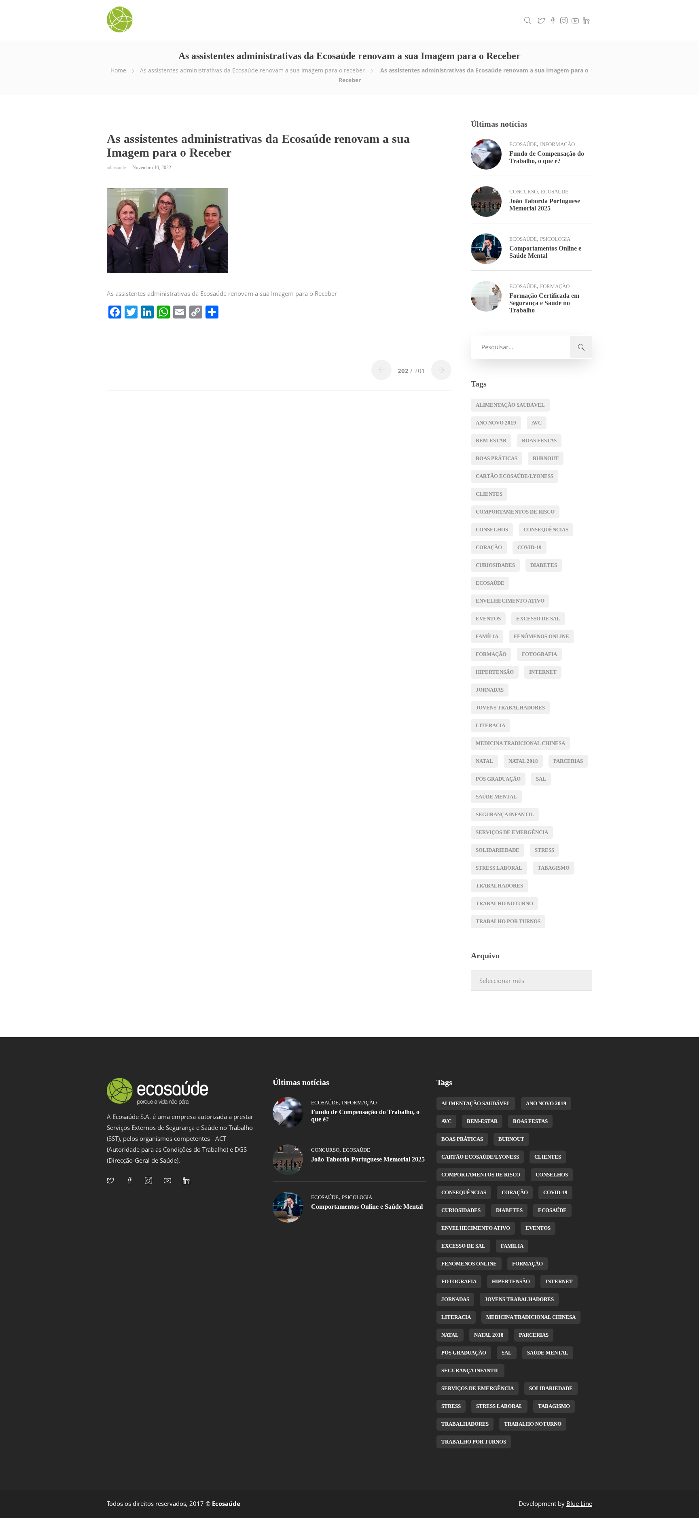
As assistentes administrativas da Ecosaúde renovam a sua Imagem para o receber (252, 70)
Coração (489, 547)
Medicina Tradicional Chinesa (520, 743)
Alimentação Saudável (510, 405)
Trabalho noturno (504, 903)
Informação (557, 144)
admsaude (117, 167)
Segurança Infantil (505, 814)
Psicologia (555, 239)
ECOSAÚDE (490, 583)
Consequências (545, 530)
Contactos (500, 20)
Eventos (488, 619)
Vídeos (430, 20)
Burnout (546, 458)
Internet (543, 672)
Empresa (338, 20)
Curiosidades (495, 565)
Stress (544, 850)
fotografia (539, 654)
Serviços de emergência (512, 832)
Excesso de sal (538, 619)
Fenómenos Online (541, 636)
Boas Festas (539, 440)
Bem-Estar (491, 440)
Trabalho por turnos (508, 921)
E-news (401, 20)
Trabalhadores (499, 886)
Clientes (489, 494)
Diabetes (543, 565)
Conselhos (492, 530)
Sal (541, 779)
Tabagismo (554, 868)
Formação (555, 286)
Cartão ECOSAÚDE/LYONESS (514, 476)
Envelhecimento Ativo (510, 601)
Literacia (490, 725)
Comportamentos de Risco (515, 512)
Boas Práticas (496, 458)
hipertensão (495, 672)
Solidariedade (497, 850)
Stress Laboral (499, 868)
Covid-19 (529, 547)
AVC (537, 423)
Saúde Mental (496, 797)
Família (487, 636)
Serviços (371, 20)
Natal (484, 761)
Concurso (523, 192)
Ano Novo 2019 (496, 423)
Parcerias (568, 761)
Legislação (463, 20)
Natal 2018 (523, 761)
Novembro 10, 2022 (151, 167)
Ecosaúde (523, 144)
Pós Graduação (498, 779)
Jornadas (490, 690)
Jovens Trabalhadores (510, 708)
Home (118, 70)
